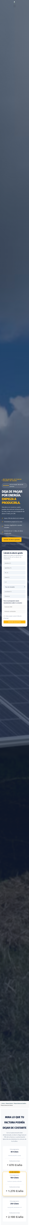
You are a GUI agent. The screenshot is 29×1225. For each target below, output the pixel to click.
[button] (14, 6)
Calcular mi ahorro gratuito (12, 539)
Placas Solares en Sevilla (20, 1103)
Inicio (3, 1103)
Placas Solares (9, 1103)
